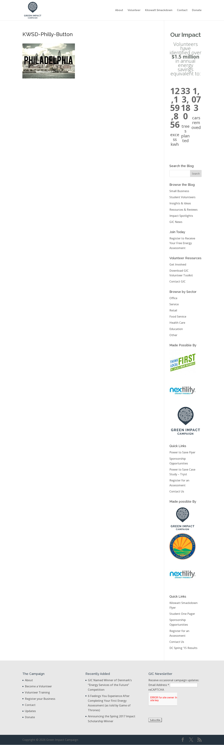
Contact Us (176, 491)
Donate (197, 10)
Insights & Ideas (180, 203)
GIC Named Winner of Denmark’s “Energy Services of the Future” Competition (110, 685)
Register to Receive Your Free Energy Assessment (182, 243)
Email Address (158, 685)
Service (174, 304)
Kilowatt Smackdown (158, 10)
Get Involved (177, 264)
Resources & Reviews (183, 210)
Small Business (179, 191)
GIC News (175, 222)
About (119, 10)
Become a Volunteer (38, 686)
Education (176, 329)
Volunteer (134, 10)
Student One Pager (182, 614)
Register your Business (40, 699)
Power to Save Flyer (182, 452)
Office (173, 298)
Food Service (177, 316)
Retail (173, 310)
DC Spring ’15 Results (183, 648)
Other (173, 335)
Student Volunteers (182, 197)
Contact (182, 10)
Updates (30, 711)
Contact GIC (177, 281)
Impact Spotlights (181, 216)
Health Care (177, 323)
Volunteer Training (37, 692)
